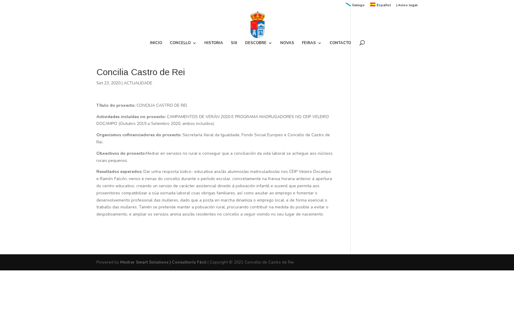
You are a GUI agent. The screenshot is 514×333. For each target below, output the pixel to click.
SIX (234, 43)
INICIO (156, 43)
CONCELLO (180, 43)
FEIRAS (309, 43)
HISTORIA (213, 43)
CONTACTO (340, 43)
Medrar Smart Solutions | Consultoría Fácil (163, 262)
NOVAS (287, 43)
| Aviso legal (407, 5)
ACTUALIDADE (138, 83)
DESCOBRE (256, 43)
